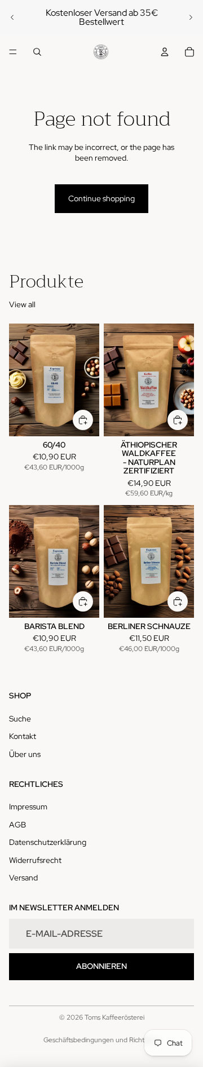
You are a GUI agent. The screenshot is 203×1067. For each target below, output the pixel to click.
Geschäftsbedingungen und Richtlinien (101, 1039)
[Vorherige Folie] (12, 17)
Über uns (25, 754)
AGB (17, 825)
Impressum (28, 807)
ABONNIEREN (101, 966)
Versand (23, 878)
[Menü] (13, 52)
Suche (20, 719)
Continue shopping (101, 198)
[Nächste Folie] (190, 17)
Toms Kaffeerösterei (114, 1017)
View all (22, 304)
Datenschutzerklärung (47, 842)
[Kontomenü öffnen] (164, 51)
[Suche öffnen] (37, 51)
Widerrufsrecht (35, 860)
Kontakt (22, 736)
